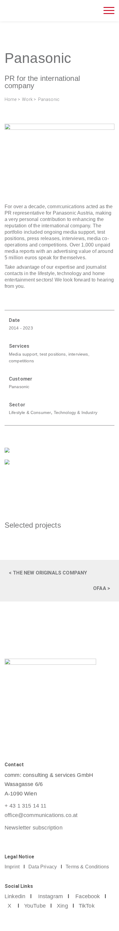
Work (27, 99)
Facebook (87, 896)
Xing (62, 906)
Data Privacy (42, 866)
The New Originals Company (50, 573)
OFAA (99, 588)
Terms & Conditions (87, 866)
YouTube (35, 906)
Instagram (50, 896)
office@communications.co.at (41, 815)
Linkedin (15, 896)
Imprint (12, 866)
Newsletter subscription (34, 828)
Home (11, 99)
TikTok (87, 906)
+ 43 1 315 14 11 (26, 806)
